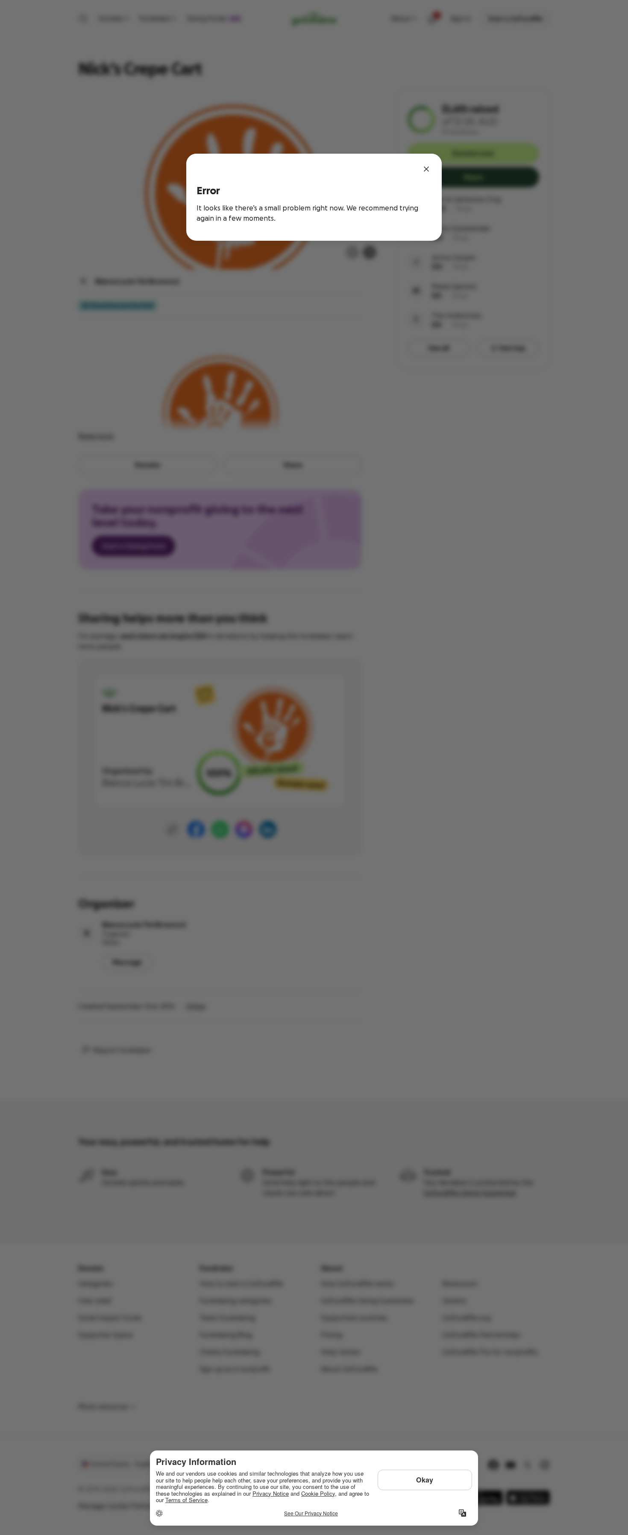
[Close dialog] (426, 169)
